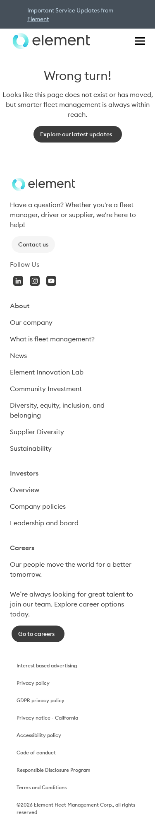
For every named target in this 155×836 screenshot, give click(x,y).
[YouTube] (51, 281)
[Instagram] (34, 281)
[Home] (50, 41)
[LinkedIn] (18, 281)
